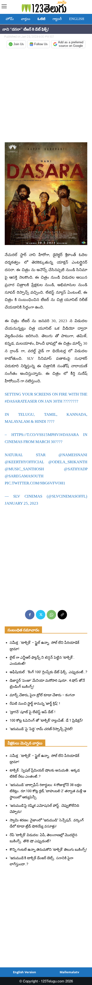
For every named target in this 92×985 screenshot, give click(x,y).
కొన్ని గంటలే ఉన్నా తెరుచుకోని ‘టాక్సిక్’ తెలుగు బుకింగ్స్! (48, 849)
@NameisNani (73, 455)
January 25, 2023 (21, 503)
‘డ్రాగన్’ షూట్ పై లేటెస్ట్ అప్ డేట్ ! (32, 712)
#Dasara (70, 434)
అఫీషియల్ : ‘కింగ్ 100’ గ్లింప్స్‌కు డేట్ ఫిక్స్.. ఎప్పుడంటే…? (48, 672)
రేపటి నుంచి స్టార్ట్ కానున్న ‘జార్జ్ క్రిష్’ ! (35, 703)
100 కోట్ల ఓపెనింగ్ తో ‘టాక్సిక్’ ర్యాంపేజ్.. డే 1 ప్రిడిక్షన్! (46, 720)
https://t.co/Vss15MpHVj (36, 434)
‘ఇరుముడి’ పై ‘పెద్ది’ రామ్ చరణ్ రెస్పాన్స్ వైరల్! (41, 729)
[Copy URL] (62, 614)
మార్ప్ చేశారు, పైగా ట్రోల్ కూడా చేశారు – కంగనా (42, 695)
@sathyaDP (75, 469)
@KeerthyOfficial (24, 462)
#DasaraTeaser (21, 401)
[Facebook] (29, 614)
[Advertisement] (46, 96)
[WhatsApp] (51, 614)
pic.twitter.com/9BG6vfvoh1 (35, 483)
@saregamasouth (24, 476)
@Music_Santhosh (24, 469)
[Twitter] (40, 614)
